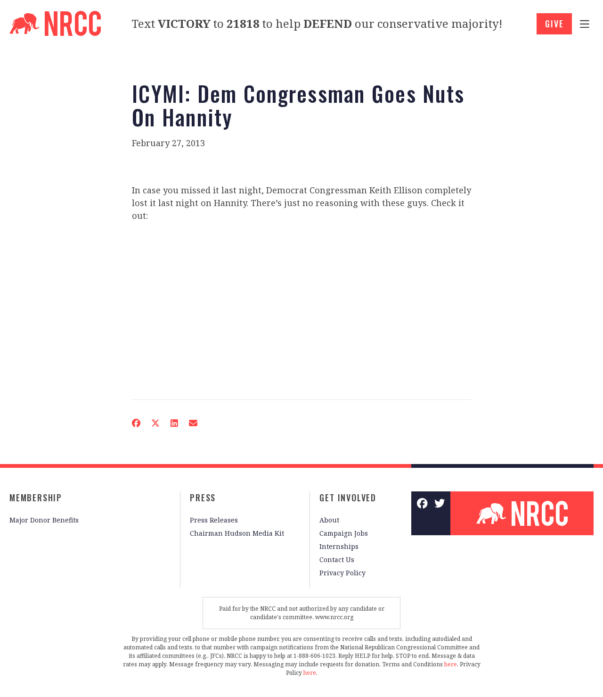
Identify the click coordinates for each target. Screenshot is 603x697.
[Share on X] (155, 423)
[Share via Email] (193, 423)
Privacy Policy (342, 572)
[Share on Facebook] (136, 423)
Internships (339, 546)
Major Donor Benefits (44, 519)
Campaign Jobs (343, 533)
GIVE (554, 23)
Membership (35, 497)
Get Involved (347, 497)
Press (203, 497)
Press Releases (214, 519)
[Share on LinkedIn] (174, 423)
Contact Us (336, 559)
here (450, 664)
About (329, 519)
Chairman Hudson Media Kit (237, 533)
